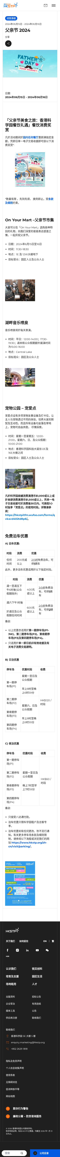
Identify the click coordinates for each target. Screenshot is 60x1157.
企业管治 (10, 1003)
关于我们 (10, 941)
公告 (34, 1010)
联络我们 (35, 5)
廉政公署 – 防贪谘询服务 (27, 1116)
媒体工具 (10, 1010)
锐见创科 (37, 968)
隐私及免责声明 (14, 1061)
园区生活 (37, 976)
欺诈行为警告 (20, 1108)
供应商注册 (11, 1017)
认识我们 (11, 968)
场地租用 (11, 984)
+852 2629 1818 (19, 1048)
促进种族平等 (12, 1089)
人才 (34, 984)
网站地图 (10, 1096)
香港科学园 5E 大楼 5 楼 (23, 1036)
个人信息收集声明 (15, 1068)
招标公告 (36, 996)
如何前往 (23, 941)
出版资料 (10, 996)
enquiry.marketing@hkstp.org (28, 1042)
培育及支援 (12, 976)
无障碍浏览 (11, 1082)
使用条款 (10, 1075)
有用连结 (36, 1003)
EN (45, 941)
